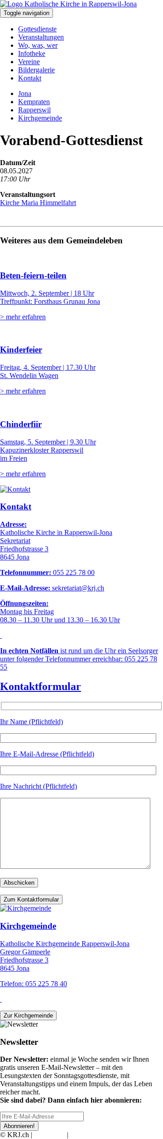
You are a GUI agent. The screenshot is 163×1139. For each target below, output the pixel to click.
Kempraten (34, 102)
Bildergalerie (36, 70)
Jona (24, 93)
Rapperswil (34, 110)
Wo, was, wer (38, 45)
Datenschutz (87, 1135)
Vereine (29, 62)
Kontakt (29, 78)
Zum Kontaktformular (31, 899)
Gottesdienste (37, 29)
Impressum (49, 1135)
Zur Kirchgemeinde (28, 1015)
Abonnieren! (19, 1126)
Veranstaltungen (41, 37)
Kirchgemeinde (40, 118)
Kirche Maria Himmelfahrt (38, 203)
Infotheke (31, 53)
